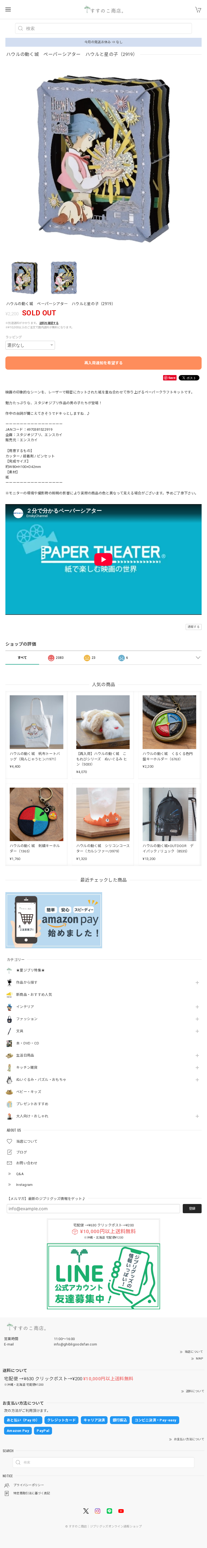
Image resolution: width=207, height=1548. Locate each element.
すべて (22, 658)
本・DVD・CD (27, 1043)
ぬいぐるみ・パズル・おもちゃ (41, 1080)
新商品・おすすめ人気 (34, 995)
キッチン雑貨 (27, 1067)
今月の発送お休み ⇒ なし (103, 42)
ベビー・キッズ (28, 1092)
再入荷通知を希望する (103, 363)
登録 (192, 1208)
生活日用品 (25, 1055)
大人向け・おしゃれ (32, 1116)
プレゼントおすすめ (32, 1104)
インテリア (25, 1007)
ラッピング (13, 337)
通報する (194, 627)
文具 (19, 1031)
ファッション (27, 1019)
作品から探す (27, 982)
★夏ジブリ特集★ (30, 970)
